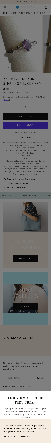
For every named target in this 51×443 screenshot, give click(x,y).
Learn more (10, 436)
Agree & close (28, 436)
